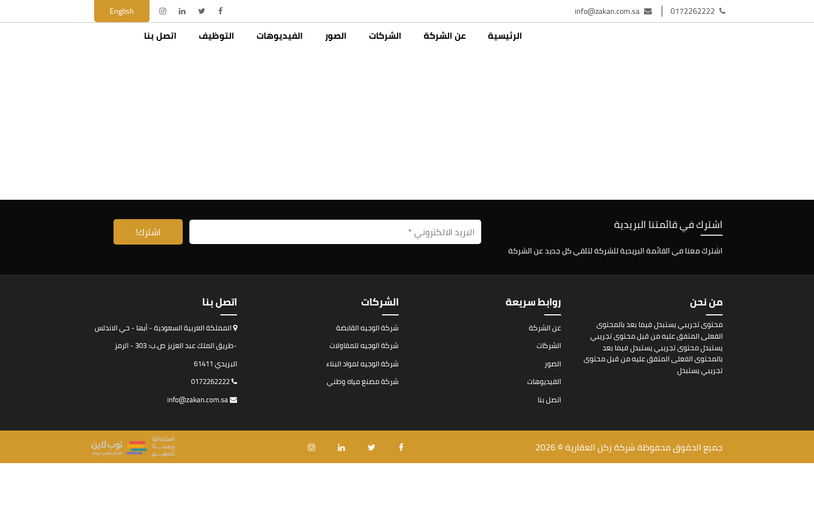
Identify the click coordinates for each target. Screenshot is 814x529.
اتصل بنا (160, 35)
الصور (336, 35)
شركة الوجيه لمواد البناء (362, 363)
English (122, 11)
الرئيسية (505, 35)
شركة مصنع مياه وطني (363, 381)
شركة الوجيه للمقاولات (364, 345)
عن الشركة (445, 35)
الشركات (385, 35)
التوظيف (216, 35)
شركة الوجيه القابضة (367, 327)
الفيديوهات (279, 35)
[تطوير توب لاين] (132, 447)
